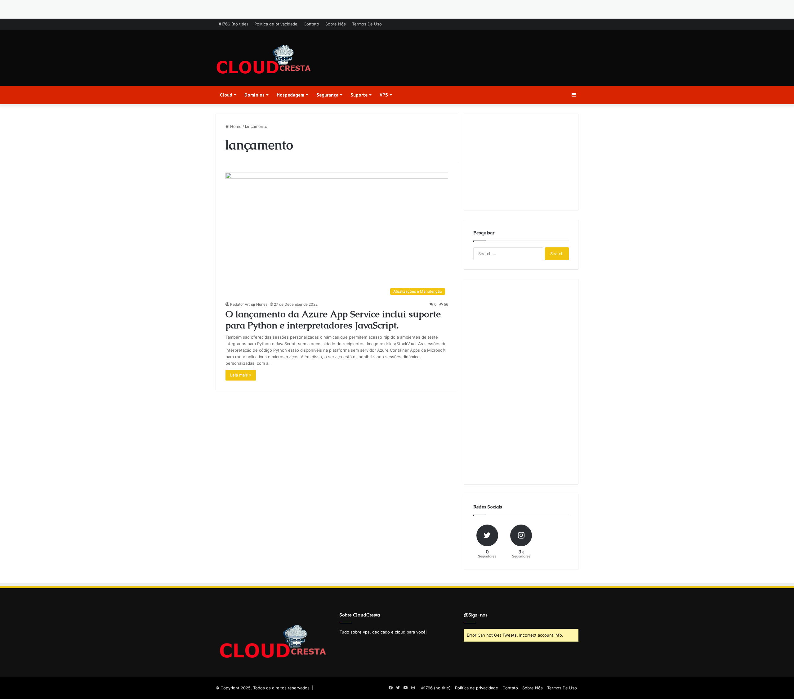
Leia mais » (240, 374)
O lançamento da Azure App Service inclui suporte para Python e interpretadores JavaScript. (333, 319)
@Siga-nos (476, 615)
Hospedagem (290, 95)
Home (235, 126)
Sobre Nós (335, 23)
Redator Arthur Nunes (248, 304)
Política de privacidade (275, 23)
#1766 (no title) (233, 23)
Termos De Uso (367, 23)
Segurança (327, 95)
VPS (384, 95)
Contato (311, 23)
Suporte (359, 95)
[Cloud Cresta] (264, 60)
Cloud (226, 95)
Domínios (254, 95)
